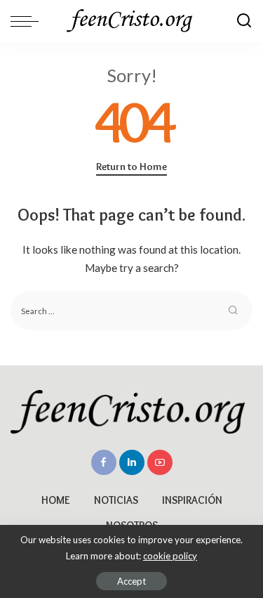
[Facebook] (103, 462)
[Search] (244, 21)
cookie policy (170, 555)
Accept (131, 581)
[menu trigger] (28, 21)
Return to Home (131, 166)
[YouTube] (160, 462)
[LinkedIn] (131, 462)
